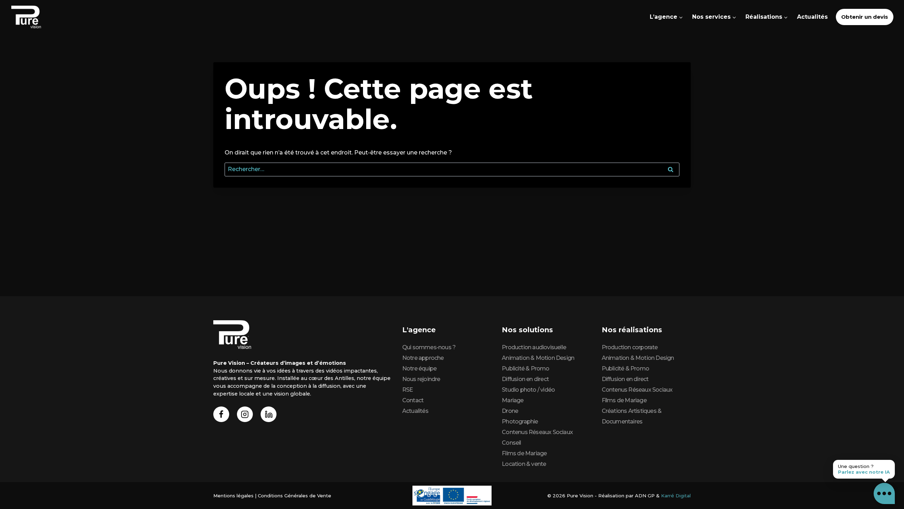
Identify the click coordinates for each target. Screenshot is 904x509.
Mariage (512, 400)
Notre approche (423, 358)
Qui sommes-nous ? (429, 347)
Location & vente (524, 464)
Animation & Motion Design (538, 358)
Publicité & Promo (525, 368)
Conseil (511, 442)
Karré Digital (676, 495)
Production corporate (630, 347)
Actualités (812, 16)
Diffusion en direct (525, 379)
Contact (412, 400)
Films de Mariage (524, 453)
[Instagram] (245, 414)
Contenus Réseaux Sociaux (537, 432)
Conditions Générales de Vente (294, 495)
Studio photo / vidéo (528, 389)
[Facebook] (221, 414)
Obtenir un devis (864, 16)
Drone (510, 411)
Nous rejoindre (421, 379)
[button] (884, 493)
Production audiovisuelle (534, 347)
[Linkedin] (268, 414)
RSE (407, 389)
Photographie (520, 421)
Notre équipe (419, 368)
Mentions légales (233, 495)
